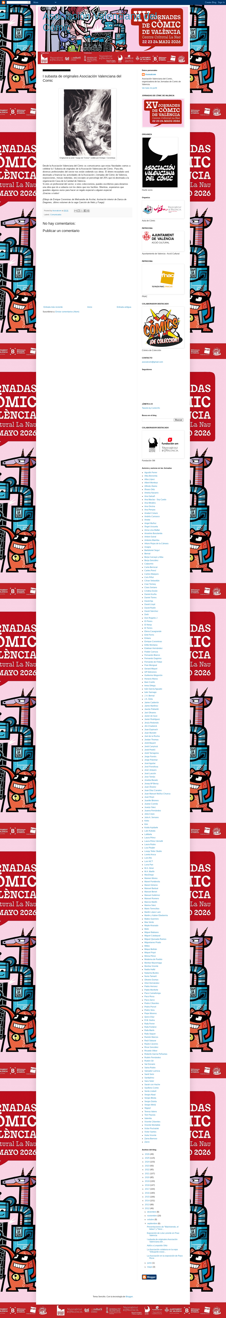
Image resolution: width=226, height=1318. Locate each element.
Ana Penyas (149, 510)
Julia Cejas (149, 814)
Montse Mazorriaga (153, 963)
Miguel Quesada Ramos (155, 939)
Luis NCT (148, 861)
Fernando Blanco (152, 655)
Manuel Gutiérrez (152, 895)
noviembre (152, 1216)
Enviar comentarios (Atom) (67, 312)
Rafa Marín (149, 1030)
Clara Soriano (150, 587)
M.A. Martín (149, 871)
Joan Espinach (151, 729)
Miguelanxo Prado (152, 942)
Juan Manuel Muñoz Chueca (157, 794)
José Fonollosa (151, 767)
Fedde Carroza (151, 652)
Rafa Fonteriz (150, 1027)
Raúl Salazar (150, 1040)
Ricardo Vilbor (150, 1051)
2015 (147, 1197)
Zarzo (147, 1142)
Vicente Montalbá (152, 1125)
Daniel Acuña (150, 594)
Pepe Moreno (150, 1013)
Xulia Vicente (150, 1135)
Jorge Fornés (150, 756)
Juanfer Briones (151, 800)
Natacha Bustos (151, 973)
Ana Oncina (149, 506)
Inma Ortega (150, 685)
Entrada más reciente (53, 307)
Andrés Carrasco (152, 516)
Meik (146, 929)
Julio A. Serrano (151, 817)
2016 (147, 1193)
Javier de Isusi (150, 716)
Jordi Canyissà (151, 746)
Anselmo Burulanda (153, 533)
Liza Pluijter (149, 848)
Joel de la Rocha (152, 736)
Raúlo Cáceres (151, 1044)
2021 (147, 1173)
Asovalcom (150, 74)
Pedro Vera (149, 1010)
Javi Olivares (150, 712)
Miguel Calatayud (152, 935)
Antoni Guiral (150, 537)
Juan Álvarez (150, 787)
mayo (150, 1267)
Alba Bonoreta (150, 476)
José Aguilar (150, 763)
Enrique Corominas (153, 641)
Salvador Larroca (152, 1071)
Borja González (151, 560)
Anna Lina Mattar (152, 530)
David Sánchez (151, 611)
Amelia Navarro (151, 493)
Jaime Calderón (151, 702)
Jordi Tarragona (151, 753)
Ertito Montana (151, 645)
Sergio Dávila (150, 1101)
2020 (147, 1177)
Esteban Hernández (153, 648)
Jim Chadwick (150, 726)
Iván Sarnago (150, 692)
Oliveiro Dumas (151, 980)
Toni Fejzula (149, 1115)
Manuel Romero (151, 898)
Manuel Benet (150, 892)
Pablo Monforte (151, 990)
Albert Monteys (151, 483)
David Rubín (150, 608)
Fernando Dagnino (152, 658)
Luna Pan (148, 865)
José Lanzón (150, 773)
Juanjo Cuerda (151, 804)
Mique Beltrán (150, 949)
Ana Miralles (150, 503)
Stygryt (147, 1108)
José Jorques (150, 770)
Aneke (147, 520)
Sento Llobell (150, 1091)
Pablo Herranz (151, 986)
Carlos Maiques (151, 574)
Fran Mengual (150, 665)
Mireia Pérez (150, 956)
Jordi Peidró (149, 750)
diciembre (152, 1212)
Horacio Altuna (151, 679)
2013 (147, 1204)
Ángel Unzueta (151, 526)
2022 (147, 1169)
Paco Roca (149, 996)
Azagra (147, 547)
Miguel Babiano (151, 932)
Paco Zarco (149, 1000)
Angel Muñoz (150, 523)
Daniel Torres (150, 597)
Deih (146, 614)
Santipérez (149, 1078)
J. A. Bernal (149, 696)
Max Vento (149, 922)
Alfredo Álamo (150, 486)
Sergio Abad (150, 1094)
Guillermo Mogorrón (153, 675)
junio (149, 1263)
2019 (147, 1181)
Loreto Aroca (150, 854)
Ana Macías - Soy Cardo (155, 499)
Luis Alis (148, 858)
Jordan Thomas (151, 740)
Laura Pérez (150, 837)
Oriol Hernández (151, 983)
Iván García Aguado (153, 689)
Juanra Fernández (152, 810)
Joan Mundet (150, 733)
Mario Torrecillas (151, 908)
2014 (147, 1200)
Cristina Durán (151, 591)
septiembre (152, 1223)
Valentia (148, 1118)
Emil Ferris (149, 635)
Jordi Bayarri (150, 743)
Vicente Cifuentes (152, 1122)
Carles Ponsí (150, 570)
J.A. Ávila (148, 699)
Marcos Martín (150, 902)
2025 (147, 1158)
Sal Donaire (149, 1064)
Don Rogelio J (150, 618)
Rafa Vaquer (150, 1034)
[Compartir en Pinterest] (88, 210)
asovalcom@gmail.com (152, 362)
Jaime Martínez (151, 706)
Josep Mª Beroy (151, 783)
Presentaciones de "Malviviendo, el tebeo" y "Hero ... (163, 1228)
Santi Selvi (149, 1074)
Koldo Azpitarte (151, 827)
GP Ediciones (150, 672)
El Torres (148, 628)
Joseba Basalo (151, 780)
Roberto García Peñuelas (155, 1054)
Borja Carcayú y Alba (153, 557)
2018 (147, 1185)
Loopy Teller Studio (153, 851)
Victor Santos (150, 1132)
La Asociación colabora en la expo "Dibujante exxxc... (162, 1250)
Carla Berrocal (151, 567)
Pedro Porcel (150, 1007)
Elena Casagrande (152, 631)
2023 (147, 1166)
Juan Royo (149, 797)
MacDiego (149, 875)
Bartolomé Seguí (151, 550)
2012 (147, 1208)
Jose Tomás (149, 777)
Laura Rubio (150, 844)
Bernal (147, 553)
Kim (146, 824)
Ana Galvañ (149, 496)
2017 (147, 1189)
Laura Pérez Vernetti (153, 841)
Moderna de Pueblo (153, 959)
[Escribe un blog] (78, 210)
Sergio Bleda (150, 1098)
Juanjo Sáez (150, 807)
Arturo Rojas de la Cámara (156, 543)
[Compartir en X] (82, 210)
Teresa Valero (150, 1111)
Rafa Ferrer (149, 1024)
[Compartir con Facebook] (85, 210)
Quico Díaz (149, 1017)
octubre (151, 1219)
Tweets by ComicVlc (151, 408)
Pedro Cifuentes (151, 1003)
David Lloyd (149, 604)
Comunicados (55, 215)
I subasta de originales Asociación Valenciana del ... (162, 1240)
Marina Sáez (150, 905)
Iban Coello (149, 682)
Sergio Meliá (150, 1105)
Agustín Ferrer (150, 472)
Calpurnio (148, 564)
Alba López (149, 479)
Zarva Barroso (150, 1138)
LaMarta (148, 834)
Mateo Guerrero (151, 919)
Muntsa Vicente (151, 966)
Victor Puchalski (151, 1128)
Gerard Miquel (150, 669)
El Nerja (148, 625)
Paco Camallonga (152, 993)
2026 (147, 1154)
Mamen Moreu (151, 878)
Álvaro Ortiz (149, 489)
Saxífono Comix (151, 1088)
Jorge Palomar (151, 760)
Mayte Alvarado (151, 925)
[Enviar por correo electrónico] (75, 210)
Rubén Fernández (152, 1057)
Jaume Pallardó (151, 709)
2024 (147, 1162)
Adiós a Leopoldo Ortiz (157, 1245)
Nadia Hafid (149, 969)
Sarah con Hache (152, 1084)
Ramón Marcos (151, 1037)
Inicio (89, 307)
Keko (146, 821)
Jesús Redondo (151, 723)
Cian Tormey (150, 584)
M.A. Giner (149, 868)
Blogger (129, 1296)
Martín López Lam (152, 912)
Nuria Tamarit (150, 976)
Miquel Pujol (150, 952)
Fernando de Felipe (153, 662)
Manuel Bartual (151, 888)
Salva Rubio (150, 1067)
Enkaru (147, 638)
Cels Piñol (149, 577)
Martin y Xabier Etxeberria (156, 915)
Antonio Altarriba (151, 540)
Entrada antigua (124, 307)
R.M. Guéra (149, 1020)
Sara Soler (149, 1081)
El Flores (148, 621)
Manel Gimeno (151, 885)
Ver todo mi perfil (149, 88)
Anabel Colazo (151, 513)
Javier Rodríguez (152, 719)
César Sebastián (151, 580)
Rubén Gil (149, 1061)
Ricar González (151, 1047)
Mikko (147, 946)
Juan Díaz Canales (153, 790)
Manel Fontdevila (152, 881)
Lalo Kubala (149, 831)
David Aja (148, 601)
